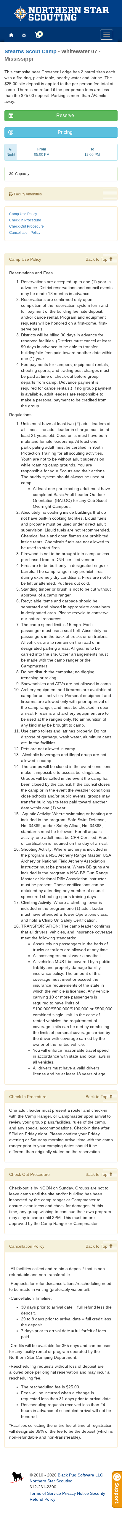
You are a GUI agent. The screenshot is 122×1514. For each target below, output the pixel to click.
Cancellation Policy (24, 233)
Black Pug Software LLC (80, 1475)
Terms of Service (45, 1493)
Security (97, 1493)
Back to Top (97, 259)
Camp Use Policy (23, 214)
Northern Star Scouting (51, 1481)
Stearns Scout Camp (30, 51)
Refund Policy (42, 1499)
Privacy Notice (75, 1493)
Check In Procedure (25, 220)
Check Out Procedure (26, 226)
